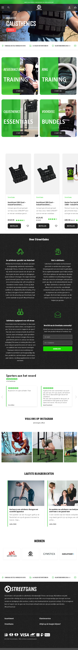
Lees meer (12, 524)
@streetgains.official (39, 423)
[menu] (3, 7)
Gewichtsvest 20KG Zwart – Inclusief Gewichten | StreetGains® (45, 203)
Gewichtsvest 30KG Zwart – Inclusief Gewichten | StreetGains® (17, 203)
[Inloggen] (69, 7)
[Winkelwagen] (75, 7)
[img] (40, 379)
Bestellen (14, 226)
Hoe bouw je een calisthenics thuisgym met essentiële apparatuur (23, 510)
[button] (2, 397)
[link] (28, 226)
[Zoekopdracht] (8, 7)
